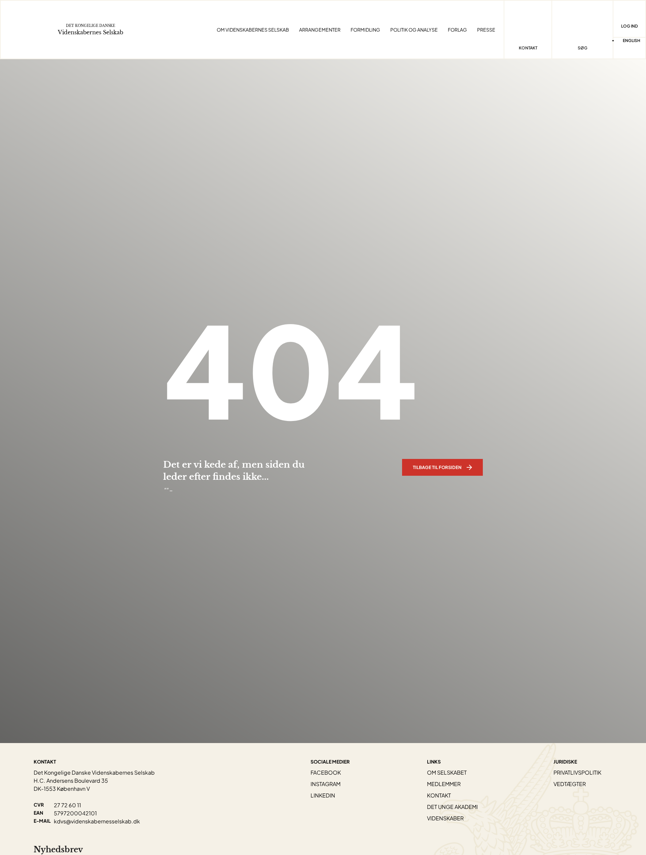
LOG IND (629, 26)
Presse (486, 30)
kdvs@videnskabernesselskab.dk (97, 821)
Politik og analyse (414, 30)
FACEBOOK (326, 772)
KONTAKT (439, 795)
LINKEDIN (323, 795)
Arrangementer (319, 30)
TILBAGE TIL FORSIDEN (437, 467)
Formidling (365, 30)
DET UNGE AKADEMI (452, 806)
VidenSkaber (445, 818)
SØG (582, 47)
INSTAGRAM (325, 783)
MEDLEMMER (444, 783)
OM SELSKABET (447, 772)
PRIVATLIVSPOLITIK (577, 772)
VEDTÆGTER (569, 783)
